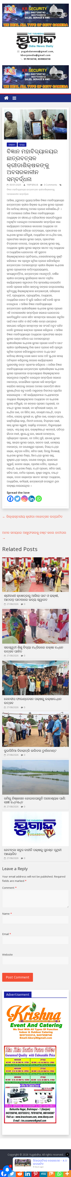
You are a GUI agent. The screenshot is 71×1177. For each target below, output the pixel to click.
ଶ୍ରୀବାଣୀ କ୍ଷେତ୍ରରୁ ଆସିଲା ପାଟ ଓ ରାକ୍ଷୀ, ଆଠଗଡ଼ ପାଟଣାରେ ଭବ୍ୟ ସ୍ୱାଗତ (31, 597)
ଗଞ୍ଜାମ (12, 144)
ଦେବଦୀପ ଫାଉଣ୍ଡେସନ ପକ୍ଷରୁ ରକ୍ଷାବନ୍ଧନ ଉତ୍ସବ (33, 701)
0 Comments (50, 184)
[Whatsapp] (39, 499)
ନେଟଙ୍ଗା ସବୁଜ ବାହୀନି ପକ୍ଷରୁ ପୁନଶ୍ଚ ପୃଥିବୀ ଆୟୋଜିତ (33, 852)
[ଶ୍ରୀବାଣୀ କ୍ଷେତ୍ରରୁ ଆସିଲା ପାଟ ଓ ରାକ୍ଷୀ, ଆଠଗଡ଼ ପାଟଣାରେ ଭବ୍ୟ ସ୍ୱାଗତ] (35, 559)
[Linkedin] (31, 499)
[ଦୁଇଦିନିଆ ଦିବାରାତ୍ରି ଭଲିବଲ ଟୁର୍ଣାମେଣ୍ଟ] (35, 714)
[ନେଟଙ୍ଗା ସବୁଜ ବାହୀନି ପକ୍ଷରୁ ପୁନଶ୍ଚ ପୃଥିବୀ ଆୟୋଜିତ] (35, 814)
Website (7, 954)
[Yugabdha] (6, 98)
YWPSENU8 (33, 184)
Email (6, 934)
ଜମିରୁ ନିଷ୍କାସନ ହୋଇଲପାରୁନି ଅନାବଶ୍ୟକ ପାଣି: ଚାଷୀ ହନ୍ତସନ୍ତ (35, 800)
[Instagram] (24, 499)
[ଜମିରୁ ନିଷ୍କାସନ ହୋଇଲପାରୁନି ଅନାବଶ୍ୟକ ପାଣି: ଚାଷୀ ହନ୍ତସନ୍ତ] (35, 762)
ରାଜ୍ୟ (22, 144)
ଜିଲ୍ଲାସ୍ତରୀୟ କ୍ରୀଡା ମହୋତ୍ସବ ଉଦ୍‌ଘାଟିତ (32, 516)
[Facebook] (10, 499)
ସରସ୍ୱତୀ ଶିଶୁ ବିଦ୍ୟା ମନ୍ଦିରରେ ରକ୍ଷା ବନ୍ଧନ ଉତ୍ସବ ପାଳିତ (33, 649)
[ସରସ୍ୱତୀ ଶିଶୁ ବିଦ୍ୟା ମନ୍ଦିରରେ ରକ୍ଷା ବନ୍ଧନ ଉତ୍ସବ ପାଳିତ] (35, 611)
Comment (9, 887)
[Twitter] (17, 499)
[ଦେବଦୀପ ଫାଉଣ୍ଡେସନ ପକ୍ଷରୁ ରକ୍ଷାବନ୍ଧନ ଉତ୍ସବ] (35, 663)
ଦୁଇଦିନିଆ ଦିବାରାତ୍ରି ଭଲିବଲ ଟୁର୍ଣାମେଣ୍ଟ (30, 750)
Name (7, 913)
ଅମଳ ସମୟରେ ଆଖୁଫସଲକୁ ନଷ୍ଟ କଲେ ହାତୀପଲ (34, 535)
